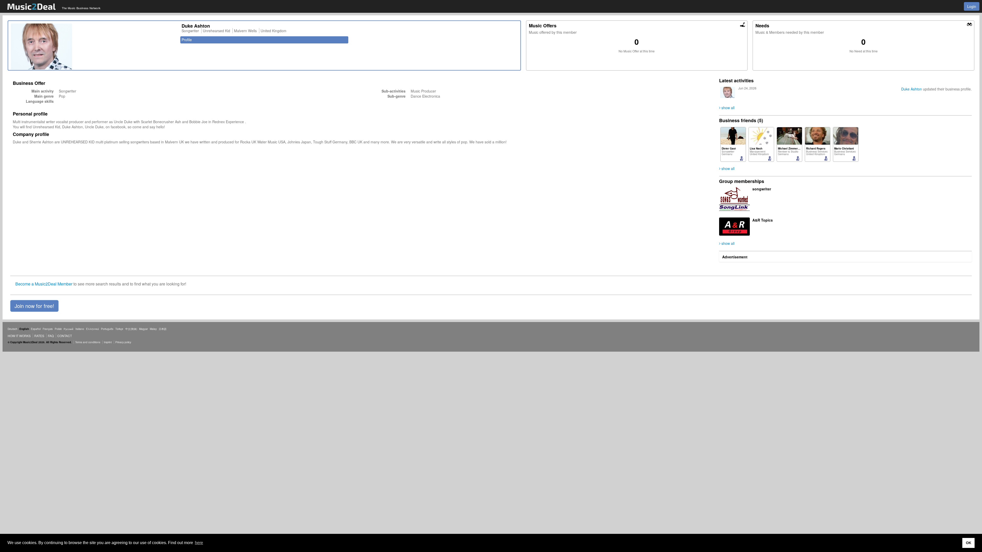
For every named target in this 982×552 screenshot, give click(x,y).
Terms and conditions (87, 342)
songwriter (761, 188)
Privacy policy (123, 342)
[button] (34, 306)
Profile (187, 39)
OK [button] (968, 543)
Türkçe (119, 329)
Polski (58, 329)
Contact (64, 336)
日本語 (162, 329)
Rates (39, 336)
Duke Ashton (911, 88)
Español (36, 329)
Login (971, 6)
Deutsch (12, 329)
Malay (153, 329)
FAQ (51, 336)
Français (48, 329)
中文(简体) (131, 329)
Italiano (79, 329)
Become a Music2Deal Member (43, 284)
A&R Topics (762, 220)
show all (727, 107)
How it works (19, 336)
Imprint (108, 342)
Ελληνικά (92, 329)
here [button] (199, 542)
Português (107, 329)
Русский (68, 329)
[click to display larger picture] (93, 47)
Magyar (143, 329)
